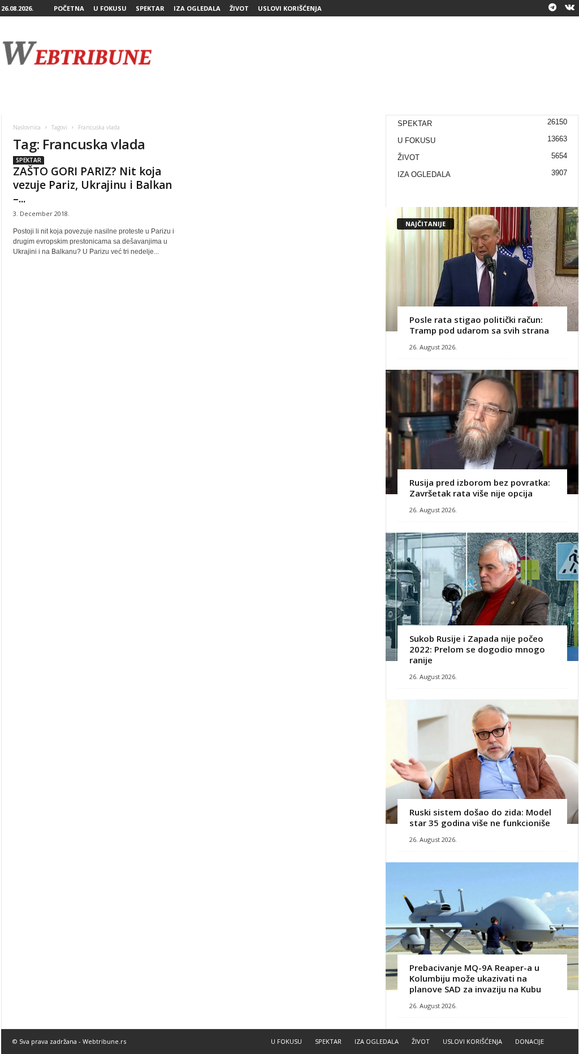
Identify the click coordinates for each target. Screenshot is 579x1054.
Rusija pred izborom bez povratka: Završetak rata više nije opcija (479, 488)
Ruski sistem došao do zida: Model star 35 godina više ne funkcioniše (480, 817)
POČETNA (69, 8)
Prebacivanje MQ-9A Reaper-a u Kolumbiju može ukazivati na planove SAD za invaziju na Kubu (475, 978)
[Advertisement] (372, 53)
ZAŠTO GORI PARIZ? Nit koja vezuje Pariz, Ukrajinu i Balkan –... (92, 185)
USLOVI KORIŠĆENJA (290, 8)
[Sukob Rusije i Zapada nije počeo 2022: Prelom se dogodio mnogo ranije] (482, 597)
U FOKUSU (110, 8)
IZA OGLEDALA (197, 8)
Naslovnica (27, 127)
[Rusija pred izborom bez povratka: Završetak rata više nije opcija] (482, 432)
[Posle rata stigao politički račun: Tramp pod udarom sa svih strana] (482, 269)
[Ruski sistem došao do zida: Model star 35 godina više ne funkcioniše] (482, 761)
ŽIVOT (239, 8)
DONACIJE (529, 1041)
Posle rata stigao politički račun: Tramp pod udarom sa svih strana (479, 325)
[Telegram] (552, 8)
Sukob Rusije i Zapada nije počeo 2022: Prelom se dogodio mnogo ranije (477, 649)
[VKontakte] (570, 8)
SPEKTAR (150, 8)
